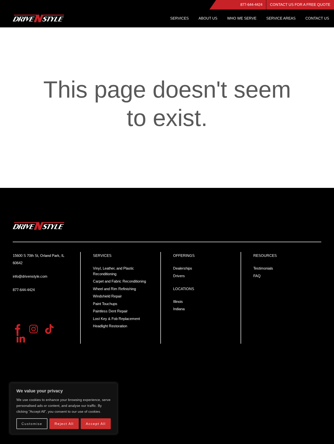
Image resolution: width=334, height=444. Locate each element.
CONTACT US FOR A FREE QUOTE (300, 4)
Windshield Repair (107, 296)
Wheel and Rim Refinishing (114, 289)
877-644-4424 (251, 4)
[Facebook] (17, 329)
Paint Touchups (105, 304)
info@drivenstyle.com (30, 276)
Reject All (64, 424)
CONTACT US (317, 18)
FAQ (257, 276)
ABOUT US (208, 18)
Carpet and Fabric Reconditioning (119, 281)
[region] (63, 408)
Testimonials (263, 268)
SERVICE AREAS (281, 18)
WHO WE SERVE (241, 18)
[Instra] (33, 329)
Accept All (96, 424)
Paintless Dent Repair (110, 311)
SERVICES (179, 18)
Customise (32, 424)
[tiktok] (49, 329)
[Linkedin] (21, 339)
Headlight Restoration (110, 326)
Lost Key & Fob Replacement (116, 319)
